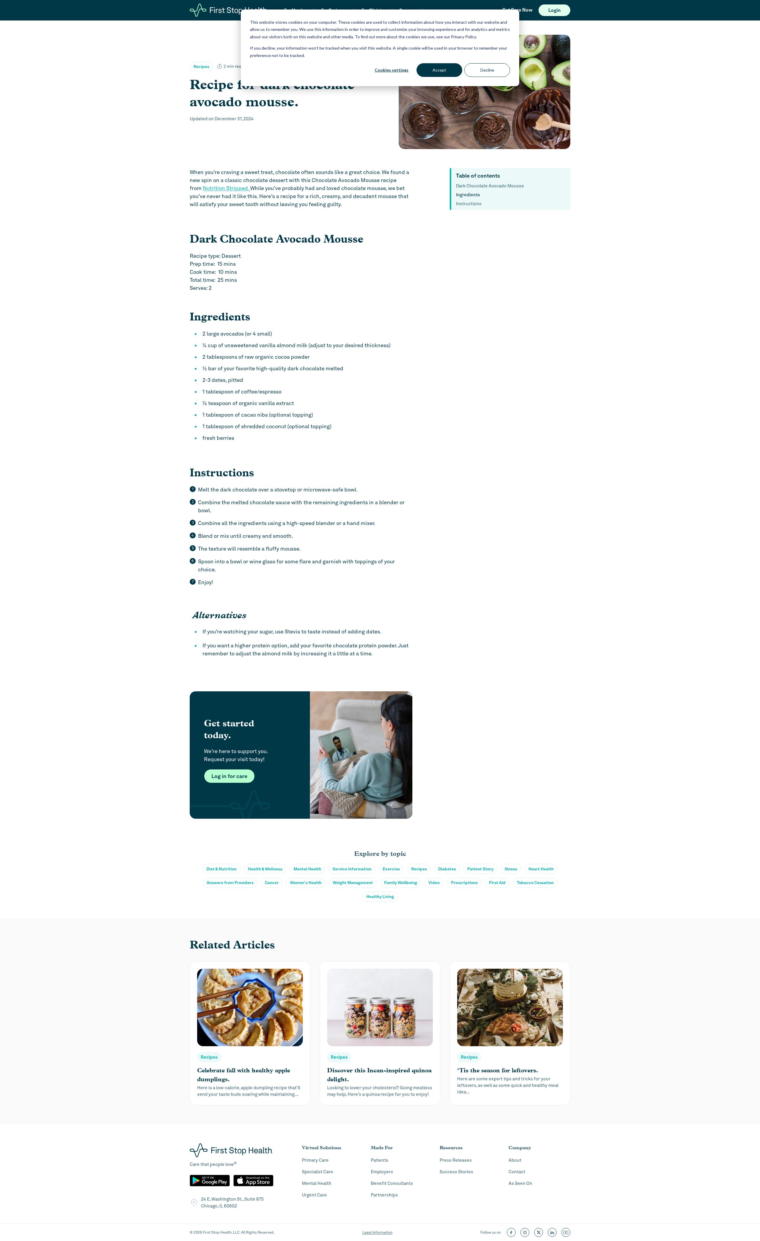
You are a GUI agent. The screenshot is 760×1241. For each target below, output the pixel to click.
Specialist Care (317, 1171)
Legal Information (377, 1232)
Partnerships (384, 1195)
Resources (451, 1147)
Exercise (391, 869)
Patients (379, 1160)
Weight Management (353, 882)
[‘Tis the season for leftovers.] (510, 1033)
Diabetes (447, 869)
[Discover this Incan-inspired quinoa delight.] (380, 1033)
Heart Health (541, 869)
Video (434, 882)
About (515, 1160)
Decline (487, 69)
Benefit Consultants (392, 1183)
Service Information (351, 869)
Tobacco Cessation (535, 882)
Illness (511, 869)
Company (520, 1147)
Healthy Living (380, 896)
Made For (382, 1147)
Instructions (469, 203)
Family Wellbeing (400, 882)
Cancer (272, 882)
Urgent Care (314, 1195)
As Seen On (520, 1183)
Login (554, 10)
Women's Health (306, 882)
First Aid (497, 882)
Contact (517, 1171)
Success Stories (456, 1171)
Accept (439, 69)
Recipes (201, 66)
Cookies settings (391, 69)
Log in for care (229, 776)
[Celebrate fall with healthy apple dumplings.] (250, 1033)
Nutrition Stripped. (226, 188)
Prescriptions (464, 882)
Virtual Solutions (321, 1147)
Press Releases (456, 1160)
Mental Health (307, 869)
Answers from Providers (230, 882)
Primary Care (315, 1160)
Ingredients (468, 194)
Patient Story (480, 869)
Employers (382, 1171)
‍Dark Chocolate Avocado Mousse (490, 186)
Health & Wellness (265, 869)
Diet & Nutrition (221, 869)
